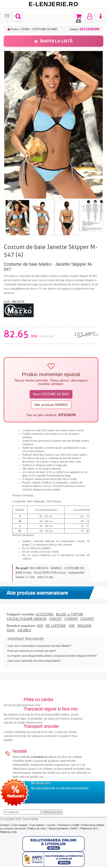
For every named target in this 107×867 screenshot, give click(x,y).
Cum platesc (38, 825)
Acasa (14, 29)
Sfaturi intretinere (58, 828)
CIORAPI (71, 619)
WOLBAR (84, 626)
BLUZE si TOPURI (69, 614)
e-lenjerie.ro (39, 757)
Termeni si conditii (69, 825)
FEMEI (25, 29)
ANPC (74, 828)
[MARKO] (19, 310)
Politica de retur (37, 828)
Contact (5, 825)
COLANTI (87, 619)
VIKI (71, 626)
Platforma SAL (8, 831)
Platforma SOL (89, 828)
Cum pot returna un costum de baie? (31, 650)
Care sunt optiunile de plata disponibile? (34, 660)
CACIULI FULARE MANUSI (27, 619)
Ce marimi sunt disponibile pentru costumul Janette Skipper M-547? (52, 655)
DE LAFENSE (56, 626)
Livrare (51, 825)
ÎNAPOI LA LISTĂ (56, 41)
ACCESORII (45, 614)
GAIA (11, 630)
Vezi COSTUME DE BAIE (51, 394)
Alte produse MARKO (51, 405)
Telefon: (84, 29)
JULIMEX (24, 630)
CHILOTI (55, 619)
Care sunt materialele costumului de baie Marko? (39, 645)
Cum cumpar (20, 825)
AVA (40, 626)
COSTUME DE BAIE (44, 29)
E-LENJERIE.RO (53, 4)
